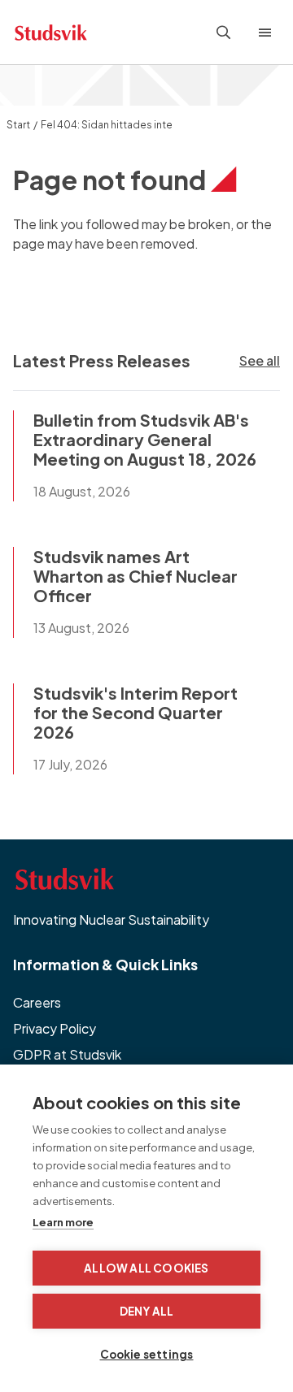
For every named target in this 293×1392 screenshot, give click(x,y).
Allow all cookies (146, 1268)
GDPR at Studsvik (67, 1054)
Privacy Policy (54, 1028)
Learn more (63, 1222)
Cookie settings (147, 1354)
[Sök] (223, 32)
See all (259, 360)
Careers (37, 1002)
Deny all (147, 1311)
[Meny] (268, 32)
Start (18, 125)
